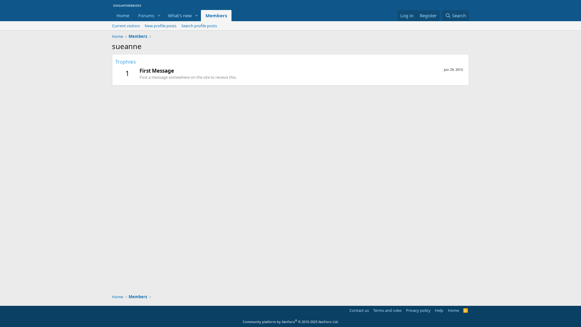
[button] (159, 15)
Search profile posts (199, 25)
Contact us (359, 310)
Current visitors (126, 25)
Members (216, 15)
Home (123, 15)
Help (439, 310)
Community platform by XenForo (291, 321)
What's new (180, 15)
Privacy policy (418, 310)
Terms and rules (387, 310)
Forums (146, 15)
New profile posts (160, 25)
